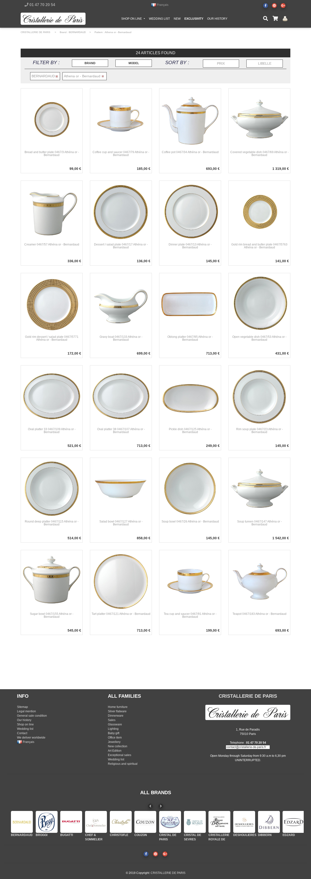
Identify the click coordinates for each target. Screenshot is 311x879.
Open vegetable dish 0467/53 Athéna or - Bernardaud (259, 338)
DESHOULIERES (244, 835)
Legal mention (26, 711)
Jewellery (114, 742)
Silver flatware (117, 711)
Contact (22, 733)
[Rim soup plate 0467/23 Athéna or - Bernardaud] (259, 396)
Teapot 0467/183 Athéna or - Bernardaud (259, 614)
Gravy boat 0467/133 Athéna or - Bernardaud (121, 338)
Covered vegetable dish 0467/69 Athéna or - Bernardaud (259, 153)
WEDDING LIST (159, 18)
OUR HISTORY (217, 18)
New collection (117, 746)
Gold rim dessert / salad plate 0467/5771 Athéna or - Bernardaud (51, 338)
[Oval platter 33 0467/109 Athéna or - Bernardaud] (51, 396)
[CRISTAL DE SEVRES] (195, 822)
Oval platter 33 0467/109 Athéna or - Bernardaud (52, 430)
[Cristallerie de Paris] (247, 712)
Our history (24, 720)
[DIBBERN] (269, 822)
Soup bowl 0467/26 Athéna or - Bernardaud (190, 521)
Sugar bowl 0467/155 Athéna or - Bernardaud (51, 615)
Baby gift (113, 733)
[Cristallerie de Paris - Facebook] (265, 5)
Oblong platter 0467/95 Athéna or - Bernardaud (190, 338)
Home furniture (118, 707)
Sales (111, 720)
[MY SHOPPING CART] (275, 18)
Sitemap (22, 707)
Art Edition (114, 750)
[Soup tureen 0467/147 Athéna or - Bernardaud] (259, 488)
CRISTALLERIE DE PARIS (35, 32)
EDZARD (289, 835)
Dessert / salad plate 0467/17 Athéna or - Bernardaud (121, 246)
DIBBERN (265, 835)
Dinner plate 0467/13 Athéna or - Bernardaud (190, 246)
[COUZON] (145, 822)
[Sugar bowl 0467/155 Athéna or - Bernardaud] (51, 581)
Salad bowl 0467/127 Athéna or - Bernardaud (121, 523)
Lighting (113, 729)
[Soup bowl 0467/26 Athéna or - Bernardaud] (190, 488)
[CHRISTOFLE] (120, 822)
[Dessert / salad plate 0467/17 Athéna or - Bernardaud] (120, 211)
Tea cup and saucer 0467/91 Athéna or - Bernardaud (190, 615)
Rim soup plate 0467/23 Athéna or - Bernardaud (259, 430)
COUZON (140, 835)
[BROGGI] (46, 822)
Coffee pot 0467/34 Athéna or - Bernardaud (190, 152)
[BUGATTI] (71, 822)
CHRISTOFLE (119, 835)
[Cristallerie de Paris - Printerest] (274, 5)
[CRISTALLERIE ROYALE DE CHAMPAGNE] (219, 822)
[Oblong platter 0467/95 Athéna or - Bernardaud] (190, 303)
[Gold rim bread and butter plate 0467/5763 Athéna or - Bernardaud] (259, 211)
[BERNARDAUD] (22, 822)
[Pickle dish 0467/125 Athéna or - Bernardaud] (190, 396)
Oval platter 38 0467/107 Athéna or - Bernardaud (121, 430)
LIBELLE (264, 63)
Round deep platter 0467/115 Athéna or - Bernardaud (51, 523)
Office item (115, 737)
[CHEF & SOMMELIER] (96, 822)
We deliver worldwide (31, 737)
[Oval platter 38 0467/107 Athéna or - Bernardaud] (120, 396)
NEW (177, 18)
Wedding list (25, 729)
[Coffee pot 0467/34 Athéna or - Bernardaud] (190, 119)
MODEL (134, 63)
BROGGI (41, 835)
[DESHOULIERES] (244, 822)
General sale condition (32, 715)
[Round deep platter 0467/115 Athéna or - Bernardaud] (51, 488)
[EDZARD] (293, 822)
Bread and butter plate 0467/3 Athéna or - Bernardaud (52, 153)
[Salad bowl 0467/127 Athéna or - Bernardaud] (120, 488)
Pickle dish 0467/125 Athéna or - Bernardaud (190, 430)
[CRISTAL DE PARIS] (170, 822)
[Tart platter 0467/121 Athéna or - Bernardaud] (120, 581)
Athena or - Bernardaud (118, 32)
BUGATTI (66, 835)
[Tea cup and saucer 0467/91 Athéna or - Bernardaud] (190, 581)
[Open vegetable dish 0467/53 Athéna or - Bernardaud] (259, 303)
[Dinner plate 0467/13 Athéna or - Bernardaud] (190, 211)
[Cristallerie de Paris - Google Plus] (283, 5)
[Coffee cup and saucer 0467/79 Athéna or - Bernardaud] (120, 119)
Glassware (115, 724)
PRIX (221, 63)
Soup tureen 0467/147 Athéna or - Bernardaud (259, 523)
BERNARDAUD (77, 32)
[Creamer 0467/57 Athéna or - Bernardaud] (51, 211)
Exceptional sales (119, 755)
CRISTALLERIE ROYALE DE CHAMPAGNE (218, 839)
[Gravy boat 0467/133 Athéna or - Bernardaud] (120, 303)
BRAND (90, 63)
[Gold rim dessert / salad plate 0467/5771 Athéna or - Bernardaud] (51, 303)
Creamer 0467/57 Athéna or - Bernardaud (51, 244)
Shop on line (25, 724)
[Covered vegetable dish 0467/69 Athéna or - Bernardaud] (259, 119)
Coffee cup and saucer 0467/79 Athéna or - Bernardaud (121, 153)
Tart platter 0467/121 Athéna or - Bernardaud (121, 614)
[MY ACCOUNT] (285, 18)
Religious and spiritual (123, 764)
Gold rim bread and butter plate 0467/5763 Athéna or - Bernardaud (259, 246)
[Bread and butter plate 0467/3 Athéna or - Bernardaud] (51, 119)
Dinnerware (115, 715)
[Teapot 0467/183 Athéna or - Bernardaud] (259, 581)
